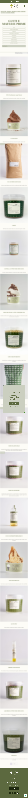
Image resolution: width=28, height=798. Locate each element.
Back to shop (14, 406)
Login (14, 403)
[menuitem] (17, 1)
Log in (11, 1)
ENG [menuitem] (17, 1)
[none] (17, 1)
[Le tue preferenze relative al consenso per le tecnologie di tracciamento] (25, 795)
